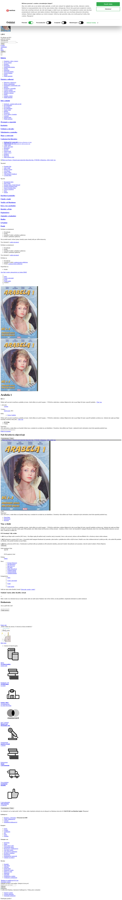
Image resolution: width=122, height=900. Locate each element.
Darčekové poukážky (8, 195)
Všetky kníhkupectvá (9, 819)
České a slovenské (9, 278)
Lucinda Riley (7, 175)
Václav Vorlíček (11, 415)
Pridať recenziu (5, 610)
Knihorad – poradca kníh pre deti (12, 104)
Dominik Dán (7, 166)
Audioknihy (4, 47)
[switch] (48, 22)
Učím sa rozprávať (9, 189)
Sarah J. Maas (7, 172)
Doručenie (6, 842)
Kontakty (6, 864)
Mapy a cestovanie (7, 135)
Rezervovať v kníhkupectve (8, 429)
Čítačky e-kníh (6, 199)
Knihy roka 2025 (8, 146)
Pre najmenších (8, 105)
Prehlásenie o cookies (9, 876)
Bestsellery (7, 148)
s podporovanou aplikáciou (21, 262)
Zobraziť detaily (91, 22)
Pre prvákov (7, 107)
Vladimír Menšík (11, 572)
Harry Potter (7, 183)
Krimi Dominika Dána (10, 188)
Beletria (3, 58)
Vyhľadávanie (4, 40)
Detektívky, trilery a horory (11, 61)
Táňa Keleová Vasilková (10, 174)
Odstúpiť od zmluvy (9, 857)
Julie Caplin (7, 168)
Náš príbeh (7, 865)
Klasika (6, 68)
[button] (61, 426)
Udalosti (6, 820)
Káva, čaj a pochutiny (8, 206)
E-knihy (3, 45)
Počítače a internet (9, 93)
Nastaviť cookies (8, 892)
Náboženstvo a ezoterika (9, 132)
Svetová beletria (8, 73)
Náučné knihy (7, 117)
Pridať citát (3, 625)
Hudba (3, 219)
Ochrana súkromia (9, 894)
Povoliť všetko (108, 4)
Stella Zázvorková (12, 569)
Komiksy (6, 64)
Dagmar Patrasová (12, 563)
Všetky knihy (7, 145)
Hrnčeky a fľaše (6, 209)
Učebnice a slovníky (7, 129)
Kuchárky (4, 125)
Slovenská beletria (9, 71)
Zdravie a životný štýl (9, 91)
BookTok (6, 155)
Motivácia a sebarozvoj (10, 82)
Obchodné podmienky (10, 895)
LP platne (4, 223)
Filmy (2, 50)
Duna (5, 191)
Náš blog (6, 867)
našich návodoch (14, 242)
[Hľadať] (17, 42)
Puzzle (3, 226)
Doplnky (3, 51)
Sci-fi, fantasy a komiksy (10, 114)
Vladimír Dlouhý (11, 570)
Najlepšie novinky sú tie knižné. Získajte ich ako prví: (15, 883)
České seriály (7, 281)
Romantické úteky (9, 182)
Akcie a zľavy (7, 152)
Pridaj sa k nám (8, 871)
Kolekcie (6, 154)
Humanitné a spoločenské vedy (12, 85)
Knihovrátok (7, 868)
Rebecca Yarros (8, 169)
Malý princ (3, 643)
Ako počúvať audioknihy (10, 851)
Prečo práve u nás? (9, 845)
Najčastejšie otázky (9, 847)
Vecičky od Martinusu (8, 202)
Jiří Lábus (9, 567)
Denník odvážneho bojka (10, 186)
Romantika (7, 65)
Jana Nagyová (11, 566)
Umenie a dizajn (8, 96)
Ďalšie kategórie (8, 76)
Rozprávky (7, 113)
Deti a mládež (5, 101)
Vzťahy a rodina (8, 90)
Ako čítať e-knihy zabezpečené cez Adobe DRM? (14, 272)
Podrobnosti (7, 519)
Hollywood (7, 411)
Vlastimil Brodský (12, 573)
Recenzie (6, 520)
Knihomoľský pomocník (10, 856)
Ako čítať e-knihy (8, 850)
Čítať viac (99, 402)
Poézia (5, 74)
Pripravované (7, 151)
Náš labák (6, 874)
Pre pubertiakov (8, 108)
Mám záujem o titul (9, 157)
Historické (6, 70)
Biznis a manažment (9, 84)
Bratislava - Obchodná (10, 817)
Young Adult (7, 110)
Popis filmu (7, 517)
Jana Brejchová (11, 564)
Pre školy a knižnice (9, 853)
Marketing (6, 873)
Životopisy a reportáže (10, 88)
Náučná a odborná (7, 79)
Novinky (6, 149)
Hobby (6, 94)
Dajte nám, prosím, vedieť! (28, 589)
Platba (5, 844)
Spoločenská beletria (9, 67)
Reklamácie (7, 854)
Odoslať (3, 886)
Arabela (6, 406)
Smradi (6, 192)
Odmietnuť (108, 9)
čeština (6, 558)
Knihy (2, 44)
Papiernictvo (5, 212)
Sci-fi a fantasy (8, 62)
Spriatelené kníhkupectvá (10, 822)
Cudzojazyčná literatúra (9, 139)
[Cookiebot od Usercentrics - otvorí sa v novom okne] (10, 23)
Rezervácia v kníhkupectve (11, 848)
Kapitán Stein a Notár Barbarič (12, 185)
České (5, 279)
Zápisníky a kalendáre (8, 216)
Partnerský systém (8, 870)
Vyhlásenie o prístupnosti (10, 877)
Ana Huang (7, 171)
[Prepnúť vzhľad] (1, 53)
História (6, 87)
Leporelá (6, 116)
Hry (2, 48)
